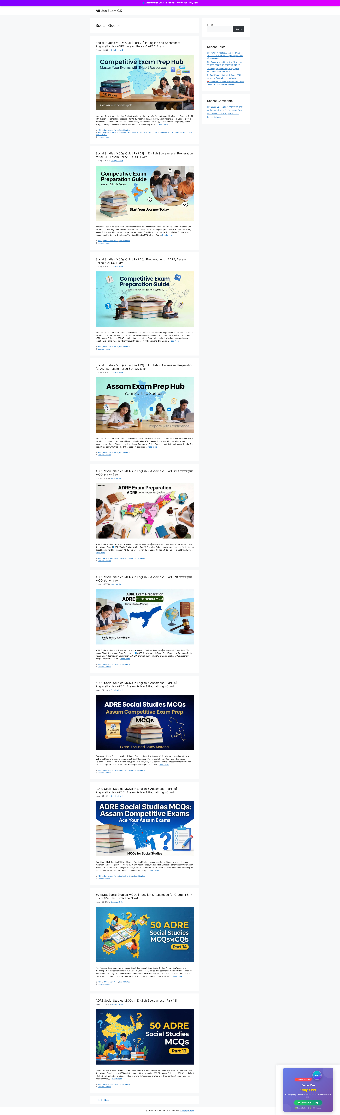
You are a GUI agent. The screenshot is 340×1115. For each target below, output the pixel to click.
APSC (105, 130)
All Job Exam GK (109, 11)
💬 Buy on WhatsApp (308, 1102)
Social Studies (124, 130)
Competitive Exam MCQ (162, 132)
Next (107, 1100)
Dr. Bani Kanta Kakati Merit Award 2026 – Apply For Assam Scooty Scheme (225, 113)
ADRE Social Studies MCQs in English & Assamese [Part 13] (136, 1000)
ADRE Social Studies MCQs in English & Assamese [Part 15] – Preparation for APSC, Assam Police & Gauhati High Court (137, 790)
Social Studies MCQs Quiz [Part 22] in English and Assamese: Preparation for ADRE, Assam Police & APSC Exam (138, 44)
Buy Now (193, 2)
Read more (163, 124)
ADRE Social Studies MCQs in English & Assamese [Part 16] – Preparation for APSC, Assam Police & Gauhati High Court (137, 684)
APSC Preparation (119, 132)
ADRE (100, 130)
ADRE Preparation (104, 132)
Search (210, 25)
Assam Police (113, 130)
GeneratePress (187, 1110)
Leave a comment (104, 137)
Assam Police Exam (146, 132)
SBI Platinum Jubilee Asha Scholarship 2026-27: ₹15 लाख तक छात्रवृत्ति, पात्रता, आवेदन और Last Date (225, 55)
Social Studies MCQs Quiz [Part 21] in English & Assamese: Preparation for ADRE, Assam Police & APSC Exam (144, 155)
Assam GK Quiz (132, 132)
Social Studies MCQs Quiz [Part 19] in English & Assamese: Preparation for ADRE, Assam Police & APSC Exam (144, 366)
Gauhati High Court (126, 558)
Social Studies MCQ (179, 132)
